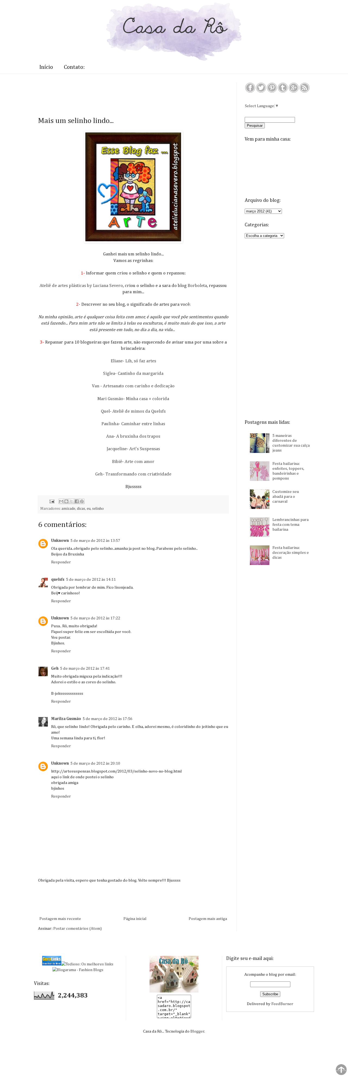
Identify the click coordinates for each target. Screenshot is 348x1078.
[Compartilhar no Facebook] (76, 501)
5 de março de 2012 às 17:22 (95, 618)
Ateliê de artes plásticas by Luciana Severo (81, 285)
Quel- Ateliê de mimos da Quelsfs (133, 411)
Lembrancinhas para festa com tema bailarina (290, 525)
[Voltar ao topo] (341, 1070)
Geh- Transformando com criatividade (133, 474)
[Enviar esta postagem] (51, 501)
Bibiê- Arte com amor (133, 461)
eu (89, 509)
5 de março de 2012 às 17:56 (107, 719)
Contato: (74, 67)
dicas (81, 509)
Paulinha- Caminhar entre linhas (133, 424)
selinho (98, 509)
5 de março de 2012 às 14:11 (91, 579)
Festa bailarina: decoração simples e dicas (290, 553)
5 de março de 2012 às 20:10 (95, 763)
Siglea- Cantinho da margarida (133, 373)
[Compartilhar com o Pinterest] (82, 501)
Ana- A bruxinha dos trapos (133, 436)
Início (46, 67)
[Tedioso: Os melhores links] (87, 964)
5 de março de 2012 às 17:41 (85, 668)
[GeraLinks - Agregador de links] (51, 964)
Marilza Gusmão (66, 719)
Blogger (197, 1031)
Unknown (60, 541)
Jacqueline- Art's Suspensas (133, 449)
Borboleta (197, 285)
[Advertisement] (137, 94)
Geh (54, 668)
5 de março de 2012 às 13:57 (95, 541)
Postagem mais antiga (208, 919)
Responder (61, 562)
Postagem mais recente (60, 919)
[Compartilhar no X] (71, 501)
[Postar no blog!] (66, 501)
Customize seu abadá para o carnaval (285, 497)
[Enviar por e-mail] (61, 501)
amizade (68, 509)
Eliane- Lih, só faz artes (133, 361)
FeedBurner (282, 1004)
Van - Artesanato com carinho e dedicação (133, 386)
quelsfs (57, 579)
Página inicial (135, 919)
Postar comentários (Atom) (77, 928)
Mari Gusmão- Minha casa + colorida (133, 399)
